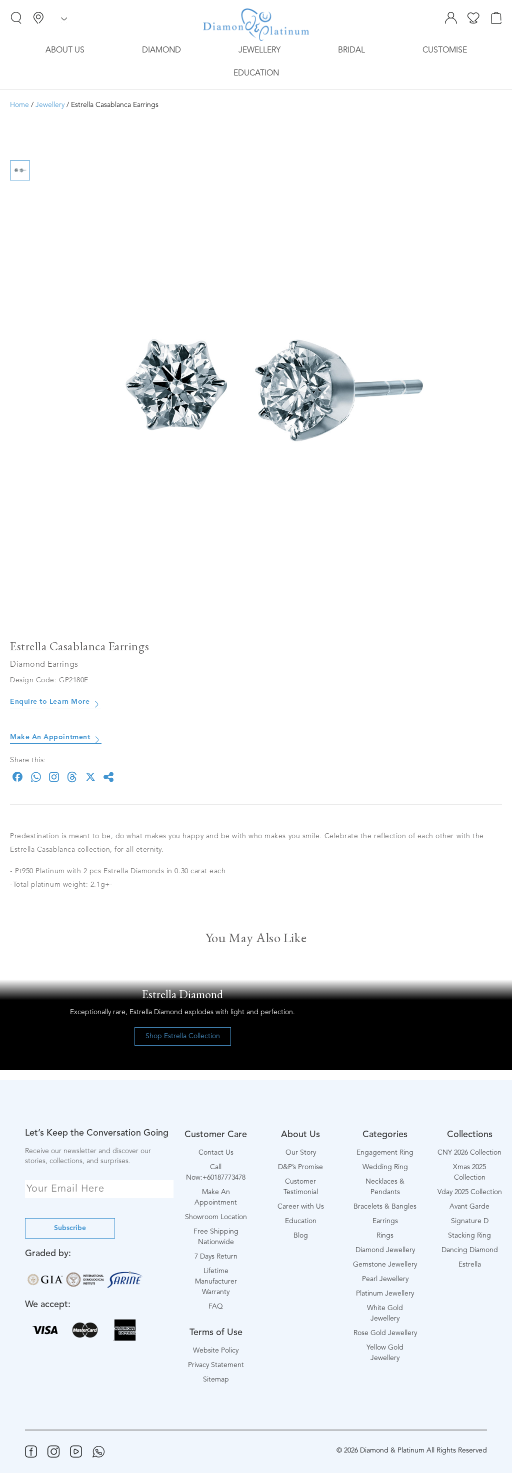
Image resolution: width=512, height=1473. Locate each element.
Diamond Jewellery (385, 1250)
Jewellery (259, 50)
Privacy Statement (216, 1365)
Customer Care (215, 1134)
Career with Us (301, 1206)
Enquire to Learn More (50, 701)
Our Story (301, 1152)
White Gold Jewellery (385, 1313)
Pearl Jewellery (385, 1279)
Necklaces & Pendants (385, 1187)
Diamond (161, 50)
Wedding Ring (385, 1167)
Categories (385, 1134)
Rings (385, 1235)
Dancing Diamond (470, 1250)
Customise (444, 50)
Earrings (385, 1221)
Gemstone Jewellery (385, 1264)
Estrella (469, 1264)
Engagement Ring (385, 1152)
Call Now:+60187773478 (216, 1172)
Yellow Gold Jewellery (385, 1353)
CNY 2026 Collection (470, 1152)
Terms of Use (216, 1332)
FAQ (215, 1306)
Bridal (351, 50)
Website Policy (215, 1350)
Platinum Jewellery (385, 1293)
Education (256, 73)
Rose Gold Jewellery (385, 1333)
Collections (469, 1134)
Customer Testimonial (301, 1187)
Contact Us (216, 1152)
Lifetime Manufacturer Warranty (216, 1282)
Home (19, 104)
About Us (65, 50)
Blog (301, 1235)
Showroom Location (216, 1217)
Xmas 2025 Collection (469, 1172)
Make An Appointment (50, 737)
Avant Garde (470, 1206)
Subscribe (70, 1228)
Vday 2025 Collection (470, 1192)
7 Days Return (216, 1256)
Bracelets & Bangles (385, 1206)
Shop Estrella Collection (183, 1036)
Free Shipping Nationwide (216, 1237)
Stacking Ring (469, 1235)
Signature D (469, 1221)
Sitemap (216, 1379)
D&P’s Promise (300, 1167)
